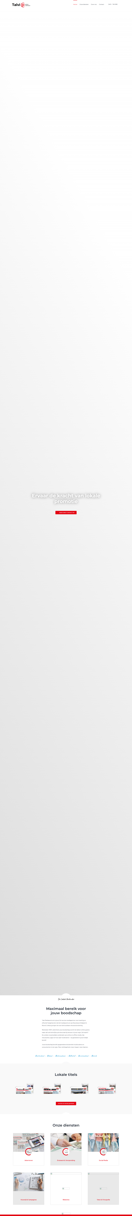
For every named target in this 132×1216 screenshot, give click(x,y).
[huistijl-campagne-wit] (28, 1188)
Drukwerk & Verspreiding (66, 1160)
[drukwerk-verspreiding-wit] (66, 1149)
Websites (66, 1200)
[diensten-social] (103, 1134)
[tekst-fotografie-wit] (103, 1188)
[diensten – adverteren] (28, 1134)
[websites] (66, 1188)
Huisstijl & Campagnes (29, 1200)
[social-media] (103, 1149)
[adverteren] (28, 1149)
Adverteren (29, 1160)
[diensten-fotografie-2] (103, 1173)
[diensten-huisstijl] (28, 1173)
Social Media (103, 1160)
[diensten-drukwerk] (66, 1134)
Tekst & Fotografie (103, 1200)
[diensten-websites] (66, 1173)
